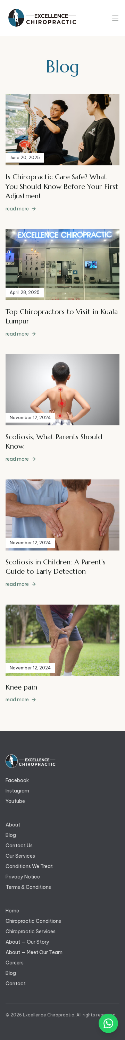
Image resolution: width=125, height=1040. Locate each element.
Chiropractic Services (31, 931)
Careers (15, 963)
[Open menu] (115, 18)
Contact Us (19, 845)
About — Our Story (27, 942)
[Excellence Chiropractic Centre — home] (42, 18)
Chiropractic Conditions (33, 921)
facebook (17, 780)
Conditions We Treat (29, 866)
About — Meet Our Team (34, 952)
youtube (15, 801)
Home (12, 911)
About (13, 825)
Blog (11, 835)
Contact (16, 983)
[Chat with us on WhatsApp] (108, 1023)
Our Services (20, 856)
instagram (17, 791)
